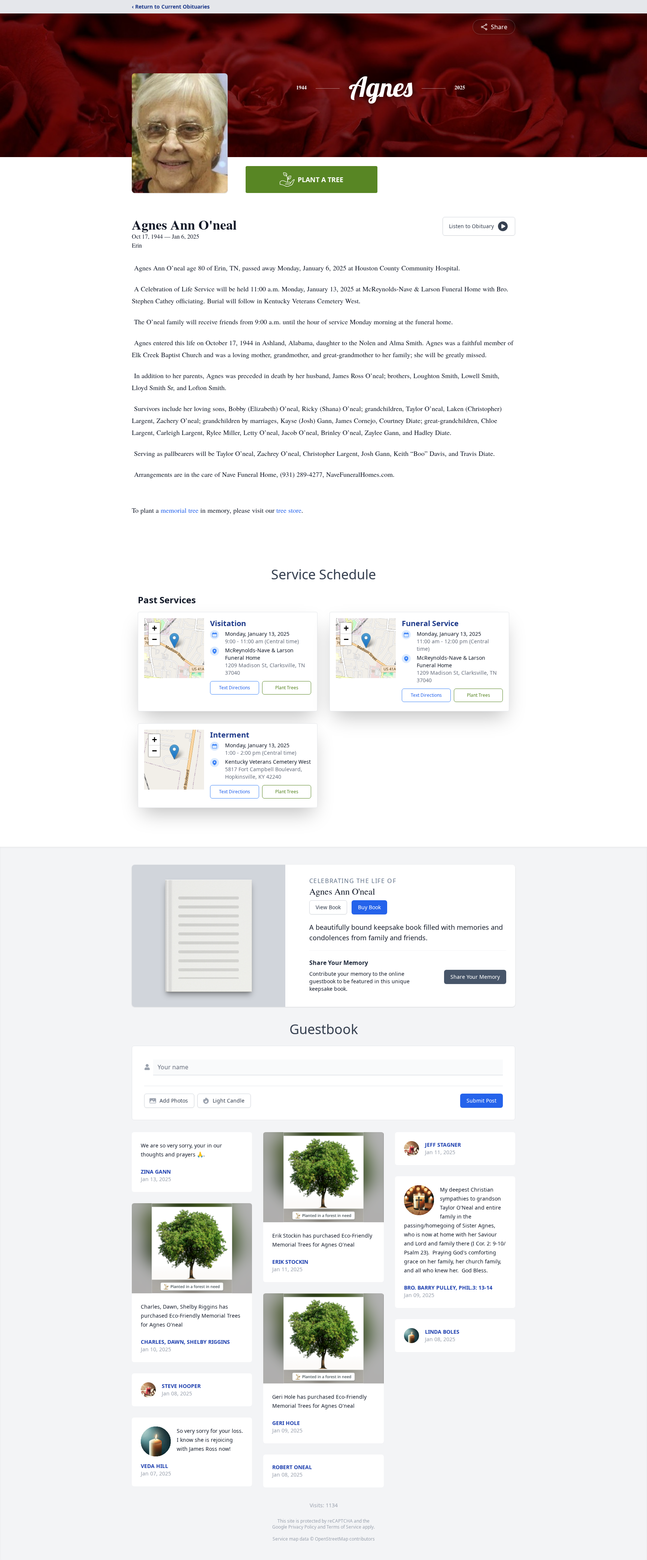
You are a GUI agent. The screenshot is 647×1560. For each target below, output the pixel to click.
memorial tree (179, 510)
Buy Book (369, 907)
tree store (288, 510)
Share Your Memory (475, 976)
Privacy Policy (302, 1527)
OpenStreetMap (331, 1539)
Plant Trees (286, 687)
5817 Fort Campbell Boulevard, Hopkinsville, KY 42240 (263, 773)
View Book (328, 907)
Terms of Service (343, 1527)
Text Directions (234, 687)
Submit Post (481, 1100)
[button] (174, 640)
